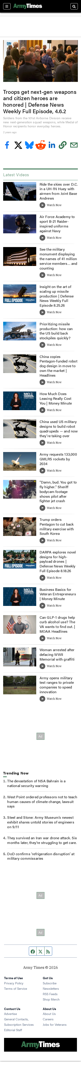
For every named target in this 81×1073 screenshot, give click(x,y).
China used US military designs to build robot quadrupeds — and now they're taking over (59, 428)
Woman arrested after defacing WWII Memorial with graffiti (57, 654)
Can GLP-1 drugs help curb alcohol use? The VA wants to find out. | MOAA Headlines (57, 624)
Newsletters (51, 988)
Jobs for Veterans (55, 1024)
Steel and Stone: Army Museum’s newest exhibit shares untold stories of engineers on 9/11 (40, 822)
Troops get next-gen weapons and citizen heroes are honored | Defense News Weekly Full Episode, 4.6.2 (39, 101)
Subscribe (49, 983)
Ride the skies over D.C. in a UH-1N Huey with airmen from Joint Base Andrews (59, 191)
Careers (48, 1019)
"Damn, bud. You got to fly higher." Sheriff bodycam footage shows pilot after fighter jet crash (58, 491)
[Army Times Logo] (27, 6)
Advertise (10, 1013)
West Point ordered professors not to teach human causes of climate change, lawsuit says (42, 801)
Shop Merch (51, 999)
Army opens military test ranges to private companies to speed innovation (57, 684)
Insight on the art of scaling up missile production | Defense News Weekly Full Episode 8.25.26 (57, 296)
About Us (49, 1013)
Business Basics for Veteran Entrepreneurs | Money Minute (58, 594)
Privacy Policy (13, 983)
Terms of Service (15, 988)
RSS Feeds (50, 994)
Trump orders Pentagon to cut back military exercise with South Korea (57, 526)
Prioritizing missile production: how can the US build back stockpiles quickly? (56, 330)
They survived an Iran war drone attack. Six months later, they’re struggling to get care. (42, 840)
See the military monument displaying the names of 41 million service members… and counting (58, 258)
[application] (40, 61)
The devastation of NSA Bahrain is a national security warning (36, 783)
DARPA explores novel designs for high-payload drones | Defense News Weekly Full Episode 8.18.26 (58, 561)
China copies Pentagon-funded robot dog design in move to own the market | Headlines (58, 366)
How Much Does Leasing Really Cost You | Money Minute (56, 398)
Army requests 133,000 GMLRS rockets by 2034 (58, 459)
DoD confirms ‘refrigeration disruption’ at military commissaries (40, 856)
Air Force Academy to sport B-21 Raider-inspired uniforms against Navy (57, 223)
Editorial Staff (13, 1030)
